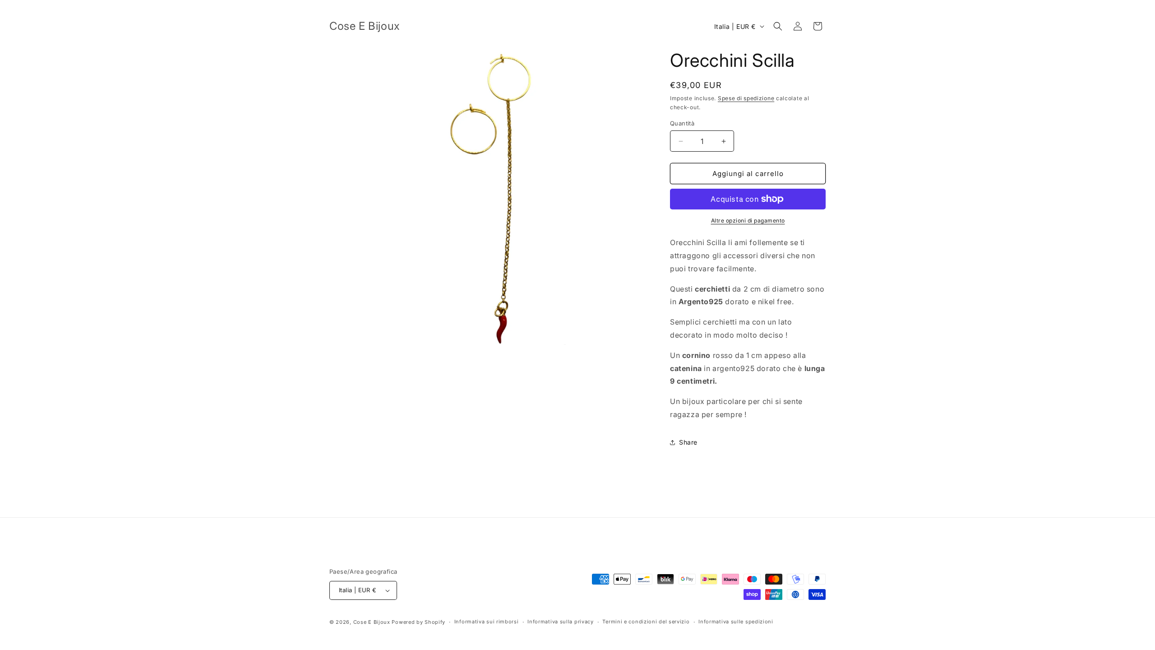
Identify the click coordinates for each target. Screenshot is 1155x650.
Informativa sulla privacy (560, 621)
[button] (778, 26)
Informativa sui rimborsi (486, 621)
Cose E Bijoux (371, 622)
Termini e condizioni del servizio (645, 621)
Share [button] (688, 442)
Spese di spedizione (746, 98)
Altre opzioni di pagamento (748, 220)
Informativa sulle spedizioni (735, 621)
